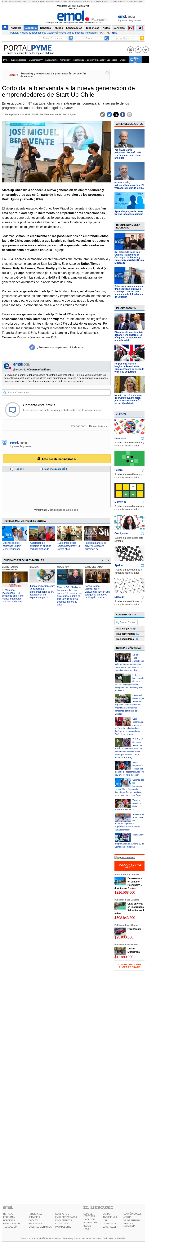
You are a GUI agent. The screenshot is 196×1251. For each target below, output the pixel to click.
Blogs (26, 2)
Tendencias (92, 27)
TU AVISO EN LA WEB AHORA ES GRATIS (129, 966)
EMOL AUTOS (62, 1214)
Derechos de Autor (29, 1238)
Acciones (52, 32)
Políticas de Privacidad (50, 1238)
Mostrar (73, 8)
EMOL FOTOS (35, 1223)
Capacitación (35, 60)
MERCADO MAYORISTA (129, 1224)
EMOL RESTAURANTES (40, 1227)
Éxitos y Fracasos (95, 60)
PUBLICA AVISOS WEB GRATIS (130, 866)
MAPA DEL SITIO (63, 1227)
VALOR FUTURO (131, 1220)
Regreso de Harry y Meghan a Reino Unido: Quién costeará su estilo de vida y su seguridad (129, 367)
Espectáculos (74, 27)
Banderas (120, 438)
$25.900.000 (123, 937)
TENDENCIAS (35, 1214)
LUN (105, 1220)
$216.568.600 (124, 892)
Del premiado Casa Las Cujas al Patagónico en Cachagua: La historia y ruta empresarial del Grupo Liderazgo (129, 257)
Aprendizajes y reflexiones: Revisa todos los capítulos (129, 212)
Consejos (64, 60)
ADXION (127, 1217)
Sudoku (119, 596)
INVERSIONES (110, 1217)
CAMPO (106, 1214)
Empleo (123, 60)
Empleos (88, 2)
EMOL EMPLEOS (63, 1220)
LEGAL (86, 1229)
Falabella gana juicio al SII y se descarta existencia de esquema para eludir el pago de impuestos (96, 549)
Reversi (118, 469)
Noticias (24, 32)
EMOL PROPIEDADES (66, 1217)
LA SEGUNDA (109, 1223)
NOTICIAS (8, 1214)
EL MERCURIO (90, 1222)
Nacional (16, 27)
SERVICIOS (34, 1217)
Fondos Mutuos (66, 32)
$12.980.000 (123, 957)
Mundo (59, 27)
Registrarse (135, 20)
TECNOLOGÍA (10, 1227)
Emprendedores (37, 32)
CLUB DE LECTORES (89, 1215)
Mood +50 (63, 567)
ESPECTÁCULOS (11, 1223)
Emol (5, 2)
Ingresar (122, 20)
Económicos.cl (102, 2)
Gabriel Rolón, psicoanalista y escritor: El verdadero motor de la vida (129, 185)
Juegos (121, 414)
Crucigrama (121, 533)
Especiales (112, 60)
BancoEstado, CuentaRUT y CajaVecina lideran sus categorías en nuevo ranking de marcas (97, 592)
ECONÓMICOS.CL (132, 1214)
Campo (41, 2)
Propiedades (75, 2)
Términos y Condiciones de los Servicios (82, 1238)
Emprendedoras (18, 60)
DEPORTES (9, 1220)
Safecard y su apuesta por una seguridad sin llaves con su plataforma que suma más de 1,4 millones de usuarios (128, 291)
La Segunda (132, 2)
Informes (79, 32)
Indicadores (91, 32)
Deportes (45, 27)
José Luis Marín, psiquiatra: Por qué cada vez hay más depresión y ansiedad (128, 153)
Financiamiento (51, 60)
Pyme (6, 60)
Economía (30, 27)
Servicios (119, 27)
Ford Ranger (134, 929)
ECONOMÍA (9, 1217)
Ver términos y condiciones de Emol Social (56, 510)
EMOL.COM (89, 1219)
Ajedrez (118, 565)
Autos (63, 2)
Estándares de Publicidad (114, 1238)
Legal (34, 2)
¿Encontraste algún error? (60, 347)
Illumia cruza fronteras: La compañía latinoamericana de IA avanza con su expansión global (42, 592)
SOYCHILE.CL (109, 1227)
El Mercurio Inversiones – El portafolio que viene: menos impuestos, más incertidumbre (13, 596)
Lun (141, 2)
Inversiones (53, 2)
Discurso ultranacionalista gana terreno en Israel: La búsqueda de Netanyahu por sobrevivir (128, 336)
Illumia (34, 567)
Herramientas (78, 60)
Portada (14, 32)
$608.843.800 (124, 918)
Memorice (120, 501)
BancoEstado (94, 567)
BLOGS (87, 1226)
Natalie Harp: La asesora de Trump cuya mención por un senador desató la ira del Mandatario (128, 399)
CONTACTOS (62, 1223)
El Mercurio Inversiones (10, 568)
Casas (121, 2)
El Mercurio (15, 2)
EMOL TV (33, 1220)
